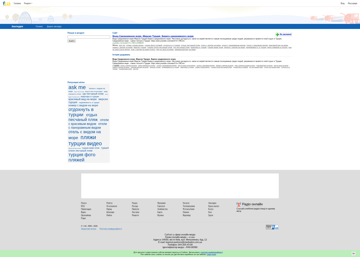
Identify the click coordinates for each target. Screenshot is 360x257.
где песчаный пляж (93, 93)
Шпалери (110, 212)
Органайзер (86, 215)
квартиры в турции (90, 96)
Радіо (83, 218)
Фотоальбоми (188, 209)
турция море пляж (90, 148)
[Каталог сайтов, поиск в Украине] (272, 226)
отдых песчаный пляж (190, 45)
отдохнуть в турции (81, 112)
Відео (83, 212)
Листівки (135, 212)
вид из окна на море (79, 91)
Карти (159, 212)
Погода (135, 206)
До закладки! (286, 34)
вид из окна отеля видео (94, 91)
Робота (109, 203)
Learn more (211, 254)
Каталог (186, 203)
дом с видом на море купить (143, 49)
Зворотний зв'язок (88, 229)
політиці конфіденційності (212, 252)
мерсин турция (140, 47)
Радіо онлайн (252, 204)
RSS (83, 206)
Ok (353, 254)
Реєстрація (352, 3)
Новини (186, 212)
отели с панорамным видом (87, 125)
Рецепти (135, 215)
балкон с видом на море (234, 47)
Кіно (210, 212)
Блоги (210, 209)
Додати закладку (54, 26)
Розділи (27, 3)
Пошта (83, 203)
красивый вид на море (82, 99)
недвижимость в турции (89, 102)
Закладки (212, 203)
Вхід (343, 3)
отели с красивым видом (257, 45)
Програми (161, 203)
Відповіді (187, 215)
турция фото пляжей (81, 157)
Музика (160, 215)
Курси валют (213, 206)
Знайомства (162, 209)
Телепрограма (189, 206)
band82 (116, 65)
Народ (109, 209)
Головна (17, 3)
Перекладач (86, 209)
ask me (77, 87)
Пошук (134, 203)
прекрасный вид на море (74, 148)
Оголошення (111, 206)
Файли (109, 215)
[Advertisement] (89, 61)
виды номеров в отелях (277, 47)
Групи (210, 215)
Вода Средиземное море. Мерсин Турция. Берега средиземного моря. (153, 36)
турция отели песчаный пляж (88, 149)
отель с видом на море (211, 45)
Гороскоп (161, 206)
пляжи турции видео (85, 140)
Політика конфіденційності (111, 229)
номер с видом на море (83, 105)
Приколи (135, 209)
